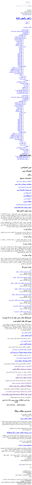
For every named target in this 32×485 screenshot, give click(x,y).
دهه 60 (20, 49)
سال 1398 (20, 55)
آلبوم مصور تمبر (18, 73)
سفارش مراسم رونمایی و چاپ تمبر (19, 31)
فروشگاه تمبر (24, 34)
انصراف (29, 483)
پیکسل (20, 74)
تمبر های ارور (22, 77)
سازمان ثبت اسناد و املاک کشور (22, 369)
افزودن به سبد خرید (22, 483)
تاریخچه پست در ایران (25, 445)
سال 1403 (20, 62)
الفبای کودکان (19, 43)
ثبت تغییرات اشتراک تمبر (22, 91)
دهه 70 (20, 50)
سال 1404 (20, 63)
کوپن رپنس (22, 79)
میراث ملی (19, 42)
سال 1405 (20, 64)
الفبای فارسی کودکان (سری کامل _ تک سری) (20, 300)
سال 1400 (20, 57)
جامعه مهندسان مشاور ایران (23, 361)
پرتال (20, 464)
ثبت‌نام (26, 23)
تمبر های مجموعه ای (20, 38)
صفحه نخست (25, 29)
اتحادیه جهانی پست (25, 418)
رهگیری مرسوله (24, 83)
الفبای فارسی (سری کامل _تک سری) (22, 305)
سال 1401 (20, 59)
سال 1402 (20, 60)
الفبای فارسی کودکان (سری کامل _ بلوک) (21, 283)
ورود (27, 2)
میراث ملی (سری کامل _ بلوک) (23, 271)
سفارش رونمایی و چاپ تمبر (23, 184)
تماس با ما (25, 84)
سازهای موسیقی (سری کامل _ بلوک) (22, 277)
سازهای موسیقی (18, 39)
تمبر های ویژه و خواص (20, 36)
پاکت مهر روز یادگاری (17, 67)
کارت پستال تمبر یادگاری (16, 70)
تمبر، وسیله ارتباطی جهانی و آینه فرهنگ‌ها (19, 432)
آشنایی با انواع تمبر (20, 81)
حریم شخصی (25, 87)
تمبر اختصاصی (21, 35)
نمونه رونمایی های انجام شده (22, 207)
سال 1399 (20, 56)
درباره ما (26, 86)
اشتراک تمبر (25, 32)
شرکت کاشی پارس (25, 344)
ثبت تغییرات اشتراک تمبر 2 (21, 90)
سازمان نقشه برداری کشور (23, 377)
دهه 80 (20, 52)
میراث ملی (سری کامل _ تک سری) (22, 311)
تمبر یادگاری (22, 46)
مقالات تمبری (27, 201)
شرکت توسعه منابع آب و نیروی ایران (20, 352)
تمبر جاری (22, 76)
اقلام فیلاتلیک (22, 66)
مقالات (26, 80)
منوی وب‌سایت (27, 27)
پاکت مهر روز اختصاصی (16, 69)
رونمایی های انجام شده (22, 93)
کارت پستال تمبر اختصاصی (15, 72)
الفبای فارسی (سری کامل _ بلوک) (23, 288)
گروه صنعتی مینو (26, 335)
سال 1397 (20, 53)
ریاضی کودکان (18, 45)
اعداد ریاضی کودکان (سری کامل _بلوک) (21, 294)
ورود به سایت (25, 88)
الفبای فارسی (19, 41)
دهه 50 (20, 48)
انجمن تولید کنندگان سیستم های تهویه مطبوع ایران (16, 394)
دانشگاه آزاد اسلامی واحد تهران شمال (20, 386)
